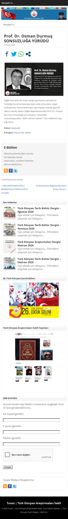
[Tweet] (14, 54)
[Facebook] (11, 171)
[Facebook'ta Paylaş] (7, 54)
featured (16, 128)
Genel (28, 132)
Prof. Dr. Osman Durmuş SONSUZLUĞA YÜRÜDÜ (28, 38)
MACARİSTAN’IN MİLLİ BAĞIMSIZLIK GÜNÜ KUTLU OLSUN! (14, 189)
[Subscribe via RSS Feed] (6, 171)
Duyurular (19, 132)
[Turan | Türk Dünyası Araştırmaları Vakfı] (34, 19)
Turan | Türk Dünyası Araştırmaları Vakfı (34, 503)
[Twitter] (15, 171)
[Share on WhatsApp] (21, 54)
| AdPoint (43, 512)
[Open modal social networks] (28, 54)
